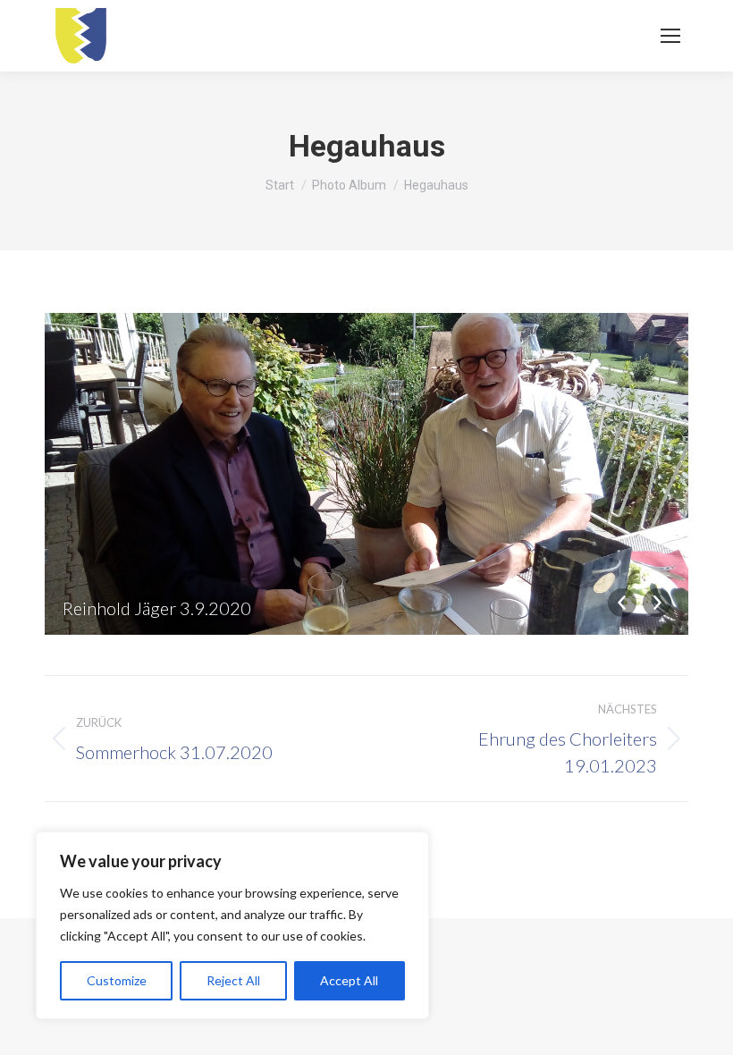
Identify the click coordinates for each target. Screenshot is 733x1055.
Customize (117, 980)
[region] (232, 925)
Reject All (233, 980)
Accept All (349, 980)
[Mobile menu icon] (670, 36)
